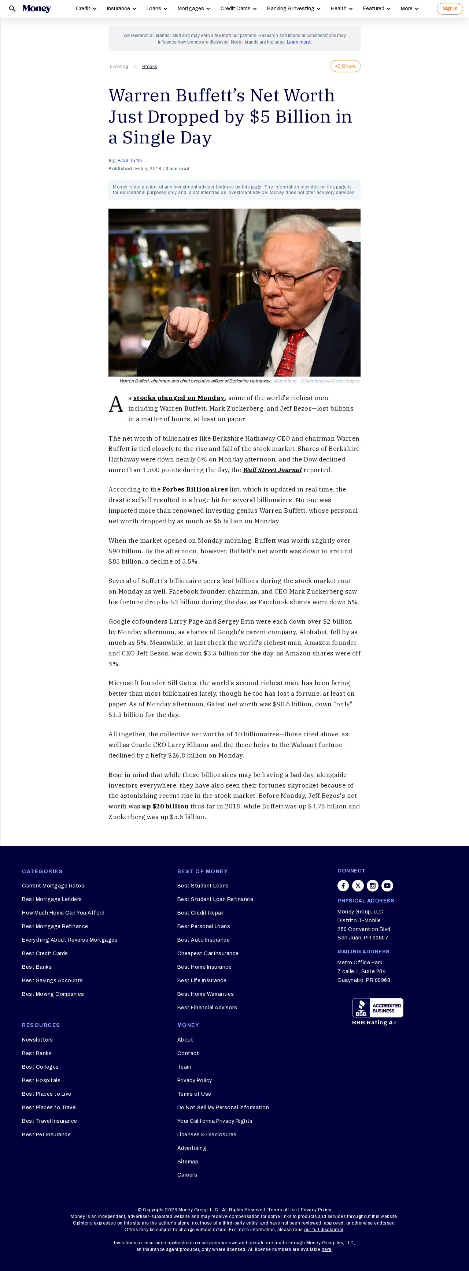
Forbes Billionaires (195, 489)
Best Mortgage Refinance (55, 926)
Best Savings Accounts (52, 980)
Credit (83, 8)
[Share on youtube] (387, 885)
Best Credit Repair (200, 913)
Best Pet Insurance (46, 1134)
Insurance (118, 8)
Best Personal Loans (203, 926)
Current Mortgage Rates (53, 886)
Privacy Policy (194, 1080)
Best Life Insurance (202, 980)
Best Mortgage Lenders (52, 899)
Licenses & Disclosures (207, 1134)
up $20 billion (165, 806)
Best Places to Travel (49, 1107)
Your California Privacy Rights (215, 1121)
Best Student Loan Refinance (215, 899)
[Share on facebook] (343, 885)
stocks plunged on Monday (179, 398)
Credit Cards (236, 8)
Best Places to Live (46, 1094)
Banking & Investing (290, 8)
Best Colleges (40, 1067)
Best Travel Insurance (49, 1121)
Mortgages (191, 8)
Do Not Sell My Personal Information (223, 1107)
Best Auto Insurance (203, 940)
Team (184, 1067)
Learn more (298, 42)
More (407, 8)
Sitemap (188, 1162)
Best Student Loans (203, 886)
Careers (187, 1175)
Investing (118, 66)
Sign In (450, 8)
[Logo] (36, 9)
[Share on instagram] (372, 885)
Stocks (149, 66)
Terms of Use (194, 1094)
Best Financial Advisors (207, 1007)
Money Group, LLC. (199, 1209)
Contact (188, 1053)
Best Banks (37, 967)
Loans (154, 8)
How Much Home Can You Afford (63, 913)
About (185, 1040)
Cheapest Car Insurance (208, 953)
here (327, 1249)
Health (339, 8)
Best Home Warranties (205, 994)
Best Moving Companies (53, 994)
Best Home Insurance (204, 967)
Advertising (192, 1148)
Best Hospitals (41, 1080)
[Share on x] (358, 885)
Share (349, 66)
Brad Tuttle (130, 160)
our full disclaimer (323, 1229)
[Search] (12, 9)
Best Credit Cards (45, 953)
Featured (373, 8)
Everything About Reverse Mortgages (70, 940)
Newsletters (37, 1040)
